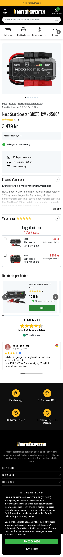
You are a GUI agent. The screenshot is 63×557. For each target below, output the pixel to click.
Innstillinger (31, 549)
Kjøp (42, 307)
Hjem (4, 103)
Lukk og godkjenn (31, 541)
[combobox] (31, 20)
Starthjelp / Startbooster (30, 103)
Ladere (12, 103)
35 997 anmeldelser (34, 330)
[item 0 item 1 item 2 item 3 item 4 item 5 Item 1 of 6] (31, 69)
